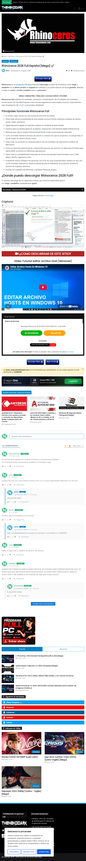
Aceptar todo (44, 852)
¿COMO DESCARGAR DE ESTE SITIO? (44, 254)
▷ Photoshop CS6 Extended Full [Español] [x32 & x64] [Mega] (39, 656)
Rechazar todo (28, 852)
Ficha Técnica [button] (9, 317)
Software (11, 56)
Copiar (53, 345)
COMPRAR (73, 381)
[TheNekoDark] (12, 8)
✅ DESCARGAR (31, 333)
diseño (22, 105)
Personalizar (14, 852)
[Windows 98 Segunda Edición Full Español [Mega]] (71, 404)
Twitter (9, 722)
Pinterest (10, 707)
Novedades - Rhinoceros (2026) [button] (14, 190)
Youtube (9, 717)
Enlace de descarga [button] (12, 321)
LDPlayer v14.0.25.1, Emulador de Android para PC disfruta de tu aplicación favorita (43, 821)
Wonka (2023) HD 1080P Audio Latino (20, 757)
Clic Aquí (71, 352)
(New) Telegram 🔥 (14, 702)
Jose (25, 494)
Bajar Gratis (51, 362)
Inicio (5, 56)
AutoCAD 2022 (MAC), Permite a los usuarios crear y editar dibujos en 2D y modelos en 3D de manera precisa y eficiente (43, 416)
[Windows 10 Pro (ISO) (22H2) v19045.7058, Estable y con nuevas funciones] (8, 679)
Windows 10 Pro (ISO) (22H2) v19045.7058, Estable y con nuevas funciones (44, 676)
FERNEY (26, 588)
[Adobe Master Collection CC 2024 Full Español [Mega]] (8, 669)
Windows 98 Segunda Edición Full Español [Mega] (70, 414)
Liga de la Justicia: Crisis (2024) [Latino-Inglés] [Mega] (60, 758)
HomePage (49, 195)
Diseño (5, 61)
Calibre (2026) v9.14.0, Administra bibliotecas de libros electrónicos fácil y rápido (41, 2)
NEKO (7, 71)
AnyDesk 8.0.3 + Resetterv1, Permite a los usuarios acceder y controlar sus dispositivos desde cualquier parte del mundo (14, 417)
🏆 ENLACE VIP (54, 333)
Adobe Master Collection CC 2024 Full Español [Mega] (37, 666)
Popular (22, 649)
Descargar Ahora (42, 78)
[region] (29, 842)
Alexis (25, 529)
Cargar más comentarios (43, 604)
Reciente (63, 649)
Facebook (10, 712)
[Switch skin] (75, 9)
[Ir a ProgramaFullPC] (43, 631)
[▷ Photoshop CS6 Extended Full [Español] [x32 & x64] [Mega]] (8, 659)
